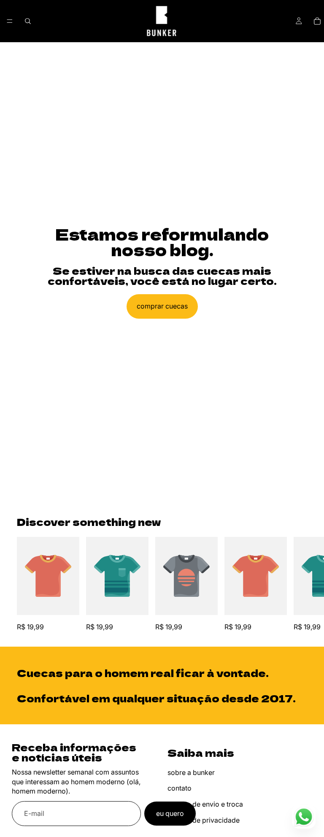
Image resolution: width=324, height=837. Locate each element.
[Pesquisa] (28, 21)
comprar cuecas (162, 306)
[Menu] (9, 21)
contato (179, 788)
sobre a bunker (191, 772)
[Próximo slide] (298, 585)
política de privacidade (203, 820)
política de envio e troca (205, 804)
